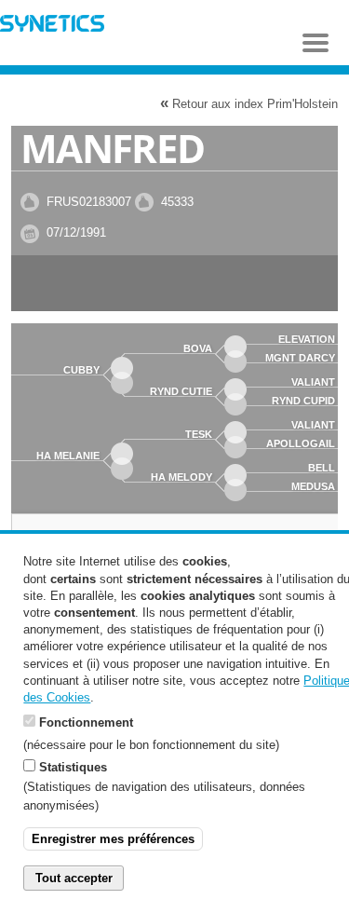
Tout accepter (74, 878)
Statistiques (73, 767)
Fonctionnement (86, 722)
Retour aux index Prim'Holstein (249, 103)
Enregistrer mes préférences (113, 839)
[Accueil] (52, 25)
